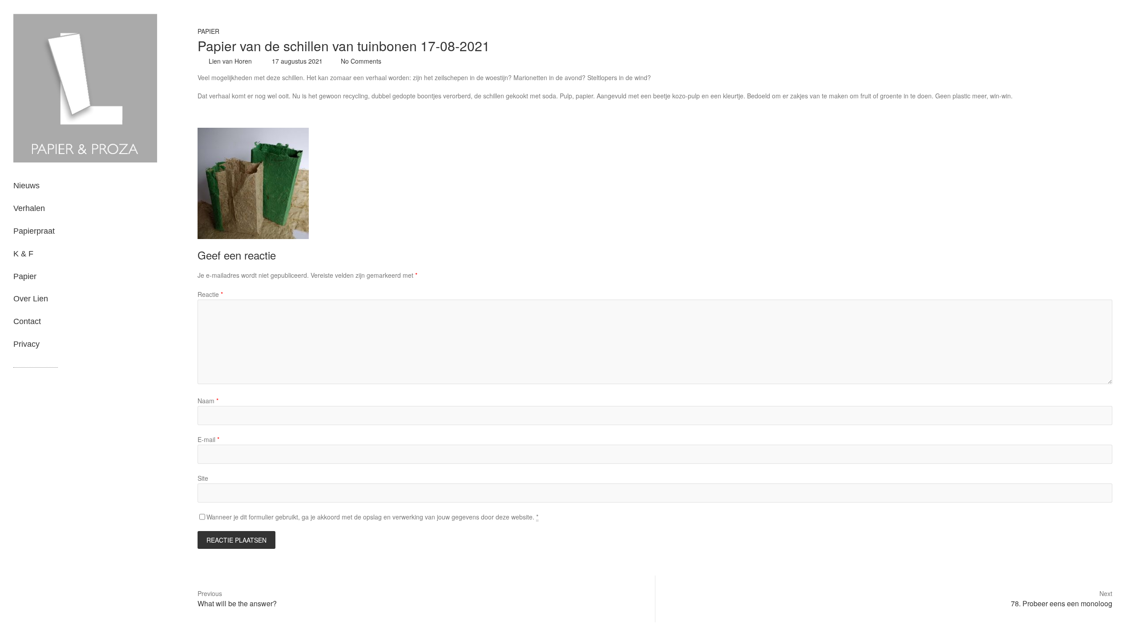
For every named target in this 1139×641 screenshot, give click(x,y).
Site (203, 478)
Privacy (26, 344)
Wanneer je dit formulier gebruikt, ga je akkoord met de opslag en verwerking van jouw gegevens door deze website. (372, 516)
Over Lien (30, 298)
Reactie (210, 294)
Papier (24, 276)
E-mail (208, 439)
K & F (23, 253)
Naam (208, 400)
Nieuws (26, 185)
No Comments (361, 61)
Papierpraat (34, 231)
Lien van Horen (229, 61)
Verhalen (29, 208)
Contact (27, 321)
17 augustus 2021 (296, 61)
